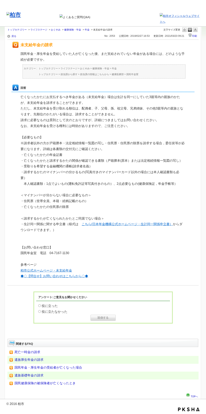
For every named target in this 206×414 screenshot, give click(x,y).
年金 (87, 29)
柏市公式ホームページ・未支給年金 (46, 270)
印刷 (194, 36)
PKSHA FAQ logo (189, 409)
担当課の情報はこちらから (94, 74)
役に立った (50, 306)
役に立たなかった (54, 311)
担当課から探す (69, 74)
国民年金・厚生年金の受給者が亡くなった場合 (48, 367)
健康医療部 (118, 74)
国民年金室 (132, 74)
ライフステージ (38, 29)
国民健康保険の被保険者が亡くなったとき (45, 383)
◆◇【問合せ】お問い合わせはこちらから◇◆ (54, 276)
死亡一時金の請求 (27, 352)
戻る (13, 36)
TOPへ (194, 396)
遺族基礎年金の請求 (28, 375)
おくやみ (56, 29)
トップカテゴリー (17, 29)
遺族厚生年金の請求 (28, 359)
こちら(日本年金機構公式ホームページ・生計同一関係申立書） (127, 224)
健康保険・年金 (72, 29)
